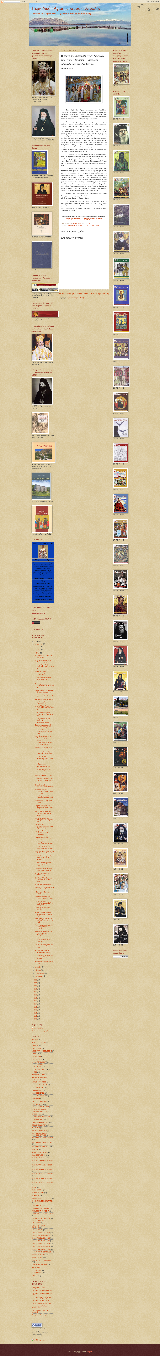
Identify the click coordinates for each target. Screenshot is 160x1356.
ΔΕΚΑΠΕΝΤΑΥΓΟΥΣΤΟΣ (40, 1085)
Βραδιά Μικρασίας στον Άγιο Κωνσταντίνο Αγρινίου (44, 725)
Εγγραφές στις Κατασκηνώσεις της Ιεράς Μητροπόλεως (44, 826)
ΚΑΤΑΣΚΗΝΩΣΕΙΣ (37, 1119)
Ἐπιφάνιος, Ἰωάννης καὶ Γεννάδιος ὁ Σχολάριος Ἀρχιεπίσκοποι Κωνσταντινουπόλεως (43, 568)
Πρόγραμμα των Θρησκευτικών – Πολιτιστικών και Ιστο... (43, 764)
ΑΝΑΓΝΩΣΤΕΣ (36, 1056)
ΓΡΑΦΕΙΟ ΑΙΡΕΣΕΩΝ (38, 1075)
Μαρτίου (38, 970)
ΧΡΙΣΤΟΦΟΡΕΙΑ (37, 1273)
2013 (35, 1007)
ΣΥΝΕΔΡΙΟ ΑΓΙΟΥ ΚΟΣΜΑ (40, 1211)
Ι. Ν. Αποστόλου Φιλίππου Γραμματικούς (40, 1306)
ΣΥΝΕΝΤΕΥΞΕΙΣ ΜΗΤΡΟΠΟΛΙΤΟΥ (43, 1214)
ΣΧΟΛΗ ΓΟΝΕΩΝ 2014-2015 (41, 1235)
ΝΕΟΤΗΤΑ (35, 1149)
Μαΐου (37, 653)
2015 (35, 1001)
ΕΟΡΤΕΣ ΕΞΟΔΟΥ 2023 (39, 1101)
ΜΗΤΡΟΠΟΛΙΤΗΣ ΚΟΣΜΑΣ (40, 1147)
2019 (35, 989)
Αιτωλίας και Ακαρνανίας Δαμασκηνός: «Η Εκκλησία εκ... (44, 685)
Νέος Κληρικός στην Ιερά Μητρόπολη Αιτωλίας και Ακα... (43, 813)
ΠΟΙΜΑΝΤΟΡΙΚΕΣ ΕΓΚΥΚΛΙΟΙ (41, 1198)
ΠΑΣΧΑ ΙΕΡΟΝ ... (37, 1190)
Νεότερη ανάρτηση (67, 293)
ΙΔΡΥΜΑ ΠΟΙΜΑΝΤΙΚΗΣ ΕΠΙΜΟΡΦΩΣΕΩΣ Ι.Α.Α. (39, 1110)
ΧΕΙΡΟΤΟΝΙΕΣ (36, 1270)
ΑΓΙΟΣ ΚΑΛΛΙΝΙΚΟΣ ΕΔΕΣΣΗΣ (42, 1051)
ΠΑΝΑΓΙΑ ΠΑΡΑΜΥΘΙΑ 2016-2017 (42, 1169)
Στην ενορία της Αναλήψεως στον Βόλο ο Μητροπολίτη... (44, 701)
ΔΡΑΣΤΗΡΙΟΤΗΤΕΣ (38, 1087)
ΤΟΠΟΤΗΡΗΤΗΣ (37, 1257)
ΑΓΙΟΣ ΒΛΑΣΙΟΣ (37, 1048)
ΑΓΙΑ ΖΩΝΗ (35, 1045)
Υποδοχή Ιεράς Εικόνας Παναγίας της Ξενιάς (42, 951)
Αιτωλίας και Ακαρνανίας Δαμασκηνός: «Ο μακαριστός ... (43, 679)
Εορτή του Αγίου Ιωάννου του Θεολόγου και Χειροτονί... (44, 852)
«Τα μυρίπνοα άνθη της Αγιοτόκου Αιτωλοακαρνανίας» (42, 720)
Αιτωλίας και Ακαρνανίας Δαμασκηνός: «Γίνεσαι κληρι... (43, 863)
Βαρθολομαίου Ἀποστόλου (40, 563)
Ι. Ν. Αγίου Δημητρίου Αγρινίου (41, 1298)
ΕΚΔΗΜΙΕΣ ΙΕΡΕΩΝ (38, 1093)
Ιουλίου (37, 647)
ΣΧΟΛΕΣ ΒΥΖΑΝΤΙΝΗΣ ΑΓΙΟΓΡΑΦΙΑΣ (39, 1221)
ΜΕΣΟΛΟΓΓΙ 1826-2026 (39, 1130)
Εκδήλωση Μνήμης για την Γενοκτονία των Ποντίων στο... (43, 731)
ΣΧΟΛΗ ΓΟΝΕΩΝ (37, 1230)
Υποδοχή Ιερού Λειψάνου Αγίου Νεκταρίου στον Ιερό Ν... (44, 666)
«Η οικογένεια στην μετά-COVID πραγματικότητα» (43, 874)
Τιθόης (42, 592)
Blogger (89, 1352)
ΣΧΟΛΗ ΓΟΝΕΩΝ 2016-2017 (41, 1241)
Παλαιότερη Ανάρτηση (99, 293)
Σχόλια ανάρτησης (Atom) (75, 298)
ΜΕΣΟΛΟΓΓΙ (36, 1128)
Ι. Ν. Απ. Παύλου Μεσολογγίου (41, 1303)
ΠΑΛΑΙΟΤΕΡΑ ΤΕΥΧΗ (39, 1155)
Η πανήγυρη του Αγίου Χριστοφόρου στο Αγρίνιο (43, 842)
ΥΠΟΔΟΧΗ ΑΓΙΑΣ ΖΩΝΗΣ (40, 1265)
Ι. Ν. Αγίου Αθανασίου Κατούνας (42, 1290)
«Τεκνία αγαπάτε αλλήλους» (44, 884)
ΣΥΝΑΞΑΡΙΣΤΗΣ (37, 1205)
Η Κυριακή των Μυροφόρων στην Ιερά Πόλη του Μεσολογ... (44, 956)
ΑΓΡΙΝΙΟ (34, 1054)
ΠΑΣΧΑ (34, 1187)
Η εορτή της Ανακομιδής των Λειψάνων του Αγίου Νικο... (44, 796)
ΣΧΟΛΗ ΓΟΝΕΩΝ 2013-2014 (41, 1232)
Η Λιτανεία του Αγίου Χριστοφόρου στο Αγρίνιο (43, 838)
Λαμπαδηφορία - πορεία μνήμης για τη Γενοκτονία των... (44, 714)
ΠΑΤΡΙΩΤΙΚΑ (36, 1195)
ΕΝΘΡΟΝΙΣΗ (36, 1098)
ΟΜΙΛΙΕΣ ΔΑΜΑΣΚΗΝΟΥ (40, 1152)
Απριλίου (38, 967)
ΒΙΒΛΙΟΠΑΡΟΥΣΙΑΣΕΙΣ (39, 1069)
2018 (35, 992)
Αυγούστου (39, 644)
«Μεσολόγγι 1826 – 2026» (43, 775)
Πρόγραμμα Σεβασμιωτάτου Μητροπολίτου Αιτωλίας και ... (44, 780)
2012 (35, 1010)
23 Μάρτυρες (36, 588)
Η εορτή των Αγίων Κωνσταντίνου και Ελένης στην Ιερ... (44, 791)
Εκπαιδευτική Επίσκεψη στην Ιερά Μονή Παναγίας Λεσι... (44, 785)
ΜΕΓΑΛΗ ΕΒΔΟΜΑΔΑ (39, 1125)
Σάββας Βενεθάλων (46, 565)
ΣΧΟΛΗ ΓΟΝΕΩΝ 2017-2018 (41, 1243)
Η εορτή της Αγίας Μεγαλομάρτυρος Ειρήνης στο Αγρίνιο (44, 903)
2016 (35, 998)
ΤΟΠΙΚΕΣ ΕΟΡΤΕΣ (38, 1255)
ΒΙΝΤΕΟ (34, 1072)
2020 (35, 986)
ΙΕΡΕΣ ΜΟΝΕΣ (36, 1114)
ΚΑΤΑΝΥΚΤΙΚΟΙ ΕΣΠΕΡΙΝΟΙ (41, 1117)
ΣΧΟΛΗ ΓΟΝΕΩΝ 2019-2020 (41, 1249)
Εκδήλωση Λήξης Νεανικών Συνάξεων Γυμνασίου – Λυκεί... (44, 879)
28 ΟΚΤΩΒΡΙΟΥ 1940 (38, 1043)
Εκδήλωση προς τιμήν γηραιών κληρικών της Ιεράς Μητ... (43, 939)
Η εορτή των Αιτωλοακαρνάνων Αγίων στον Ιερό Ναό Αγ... (44, 742)
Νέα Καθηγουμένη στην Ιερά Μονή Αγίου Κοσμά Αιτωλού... (44, 857)
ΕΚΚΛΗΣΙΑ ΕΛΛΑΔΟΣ (39, 1096)
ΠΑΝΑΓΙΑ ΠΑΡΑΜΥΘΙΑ (39, 1158)
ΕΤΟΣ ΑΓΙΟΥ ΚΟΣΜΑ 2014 (40, 1107)
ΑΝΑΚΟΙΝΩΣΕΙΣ (37, 1059)
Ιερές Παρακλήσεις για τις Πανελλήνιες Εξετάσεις (43, 661)
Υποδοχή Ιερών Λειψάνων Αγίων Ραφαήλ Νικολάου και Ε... (44, 920)
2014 (35, 1004)
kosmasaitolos (39, 1028)
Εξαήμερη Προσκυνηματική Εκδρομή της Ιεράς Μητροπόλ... (43, 832)
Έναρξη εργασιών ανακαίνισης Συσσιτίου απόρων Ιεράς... (43, 672)
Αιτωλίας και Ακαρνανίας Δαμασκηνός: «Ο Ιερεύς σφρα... (43, 914)
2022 (35, 980)
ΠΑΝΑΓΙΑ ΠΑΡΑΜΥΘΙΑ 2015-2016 (42, 1165)
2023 (35, 641)
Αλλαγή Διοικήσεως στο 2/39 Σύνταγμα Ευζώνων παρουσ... (44, 926)
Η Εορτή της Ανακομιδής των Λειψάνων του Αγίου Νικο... (44, 752)
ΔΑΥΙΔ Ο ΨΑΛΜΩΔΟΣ (39, 1082)
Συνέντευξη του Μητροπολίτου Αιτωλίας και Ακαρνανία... (44, 888)
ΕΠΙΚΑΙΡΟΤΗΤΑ (72, 225)
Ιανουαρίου (39, 976)
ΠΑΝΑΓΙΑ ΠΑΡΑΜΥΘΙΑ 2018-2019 (42, 1178)
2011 (35, 1013)
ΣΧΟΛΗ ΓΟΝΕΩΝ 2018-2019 (41, 1246)
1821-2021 (35, 1040)
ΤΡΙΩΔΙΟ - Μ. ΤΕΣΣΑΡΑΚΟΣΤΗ (42, 1260)
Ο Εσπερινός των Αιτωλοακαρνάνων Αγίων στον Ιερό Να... (44, 758)
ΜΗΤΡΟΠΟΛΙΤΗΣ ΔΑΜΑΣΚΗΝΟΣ (88, 225)
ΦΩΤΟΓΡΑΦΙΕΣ (37, 1267)
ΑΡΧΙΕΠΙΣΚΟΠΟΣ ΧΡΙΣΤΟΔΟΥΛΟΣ (37, 1065)
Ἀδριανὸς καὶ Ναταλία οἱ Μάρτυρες (42, 586)
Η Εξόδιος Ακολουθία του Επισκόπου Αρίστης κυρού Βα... (44, 770)
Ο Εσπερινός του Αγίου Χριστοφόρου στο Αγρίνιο (43, 847)
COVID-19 (35, 1276)
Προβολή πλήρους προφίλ (40, 1031)
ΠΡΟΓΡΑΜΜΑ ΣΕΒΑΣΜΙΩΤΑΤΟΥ (42, 1201)
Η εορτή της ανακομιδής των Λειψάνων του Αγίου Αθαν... (44, 945)
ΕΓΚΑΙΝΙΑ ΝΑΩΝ (37, 1090)
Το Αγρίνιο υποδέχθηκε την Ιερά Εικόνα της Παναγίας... (43, 933)
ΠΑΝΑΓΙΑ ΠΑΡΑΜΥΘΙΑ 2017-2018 (42, 1174)
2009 (35, 1019)
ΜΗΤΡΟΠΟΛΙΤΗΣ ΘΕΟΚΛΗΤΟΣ (42, 1142)
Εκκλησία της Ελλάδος (39, 1288)
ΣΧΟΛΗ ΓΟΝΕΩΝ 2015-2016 (41, 1238)
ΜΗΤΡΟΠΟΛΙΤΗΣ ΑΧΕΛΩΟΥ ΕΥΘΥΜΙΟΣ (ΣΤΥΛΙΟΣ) (41, 1134)
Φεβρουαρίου (39, 973)
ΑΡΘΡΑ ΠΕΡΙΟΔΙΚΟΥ (39, 1062)
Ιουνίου (37, 650)
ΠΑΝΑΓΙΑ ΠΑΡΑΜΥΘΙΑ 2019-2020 (42, 1183)
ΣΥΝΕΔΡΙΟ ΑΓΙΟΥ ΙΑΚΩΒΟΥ (41, 1208)
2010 (35, 1016)
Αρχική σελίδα (82, 293)
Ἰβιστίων (42, 590)
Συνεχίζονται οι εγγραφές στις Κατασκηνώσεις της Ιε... (44, 691)
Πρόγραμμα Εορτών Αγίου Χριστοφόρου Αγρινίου (43, 869)
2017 (35, 995)
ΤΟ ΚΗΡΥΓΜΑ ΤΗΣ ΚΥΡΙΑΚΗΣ (41, 1252)
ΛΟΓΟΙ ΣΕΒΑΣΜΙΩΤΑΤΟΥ (40, 1122)
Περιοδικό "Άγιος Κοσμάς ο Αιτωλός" (67, 8)
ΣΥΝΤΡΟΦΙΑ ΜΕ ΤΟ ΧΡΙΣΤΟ (41, 1218)
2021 (35, 983)
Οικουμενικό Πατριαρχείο (39, 1315)
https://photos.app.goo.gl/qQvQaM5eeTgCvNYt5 (84, 219)
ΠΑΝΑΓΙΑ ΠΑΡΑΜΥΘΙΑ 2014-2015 (42, 1160)
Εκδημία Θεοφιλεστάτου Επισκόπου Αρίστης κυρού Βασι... (44, 806)
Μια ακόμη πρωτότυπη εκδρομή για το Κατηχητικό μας (44, 819)
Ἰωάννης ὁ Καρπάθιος (39, 574)
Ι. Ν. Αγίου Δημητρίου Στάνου (41, 1300)
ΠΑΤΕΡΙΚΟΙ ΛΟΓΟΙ (38, 1193)
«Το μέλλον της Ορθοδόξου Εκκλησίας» (43, 656)
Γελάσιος (50, 594)
